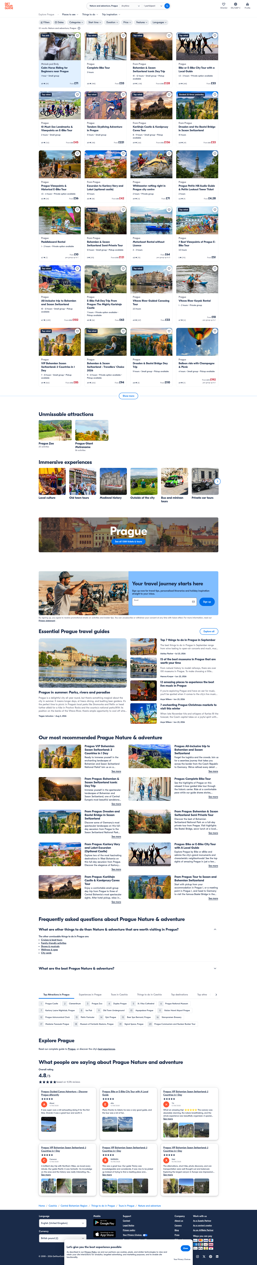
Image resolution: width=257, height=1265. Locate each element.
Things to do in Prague (103, 1205)
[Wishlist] (223, 4)
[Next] (217, 481)
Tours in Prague (126, 1205)
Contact (126, 1220)
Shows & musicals (50, 946)
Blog (177, 1230)
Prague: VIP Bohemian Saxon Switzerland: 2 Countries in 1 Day (185, 1093)
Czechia (53, 1205)
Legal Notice (128, 1225)
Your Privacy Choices (132, 1235)
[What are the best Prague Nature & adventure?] (215, 968)
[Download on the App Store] (104, 1234)
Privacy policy (129, 1230)
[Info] (79, 28)
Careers (178, 1225)
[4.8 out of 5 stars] (48, 1082)
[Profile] (247, 4)
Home (42, 1205)
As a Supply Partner (202, 1220)
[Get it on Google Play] (104, 1223)
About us (179, 1220)
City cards (46, 953)
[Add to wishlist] (77, 35)
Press (177, 1235)
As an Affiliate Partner (203, 1230)
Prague (71, 1049)
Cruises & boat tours (51, 940)
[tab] (56, 995)
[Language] (235, 4)
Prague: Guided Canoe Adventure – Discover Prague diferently (64, 1093)
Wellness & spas (49, 949)
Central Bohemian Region (74, 1205)
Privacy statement (47, 620)
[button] (60, 60)
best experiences (106, 1049)
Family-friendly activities (53, 943)
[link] (60, 60)
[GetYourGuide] (9, 6)
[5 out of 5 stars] (67, 1099)
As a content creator (202, 1225)
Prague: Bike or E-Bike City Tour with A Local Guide (125, 1093)
